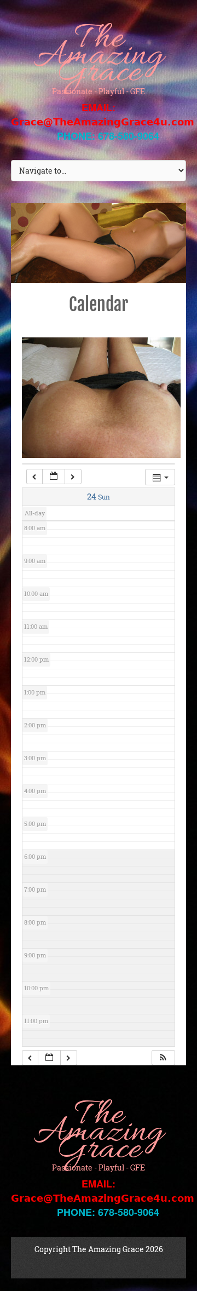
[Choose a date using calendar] (53, 477)
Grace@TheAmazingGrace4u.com (102, 122)
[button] (163, 1058)
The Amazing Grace (98, 56)
